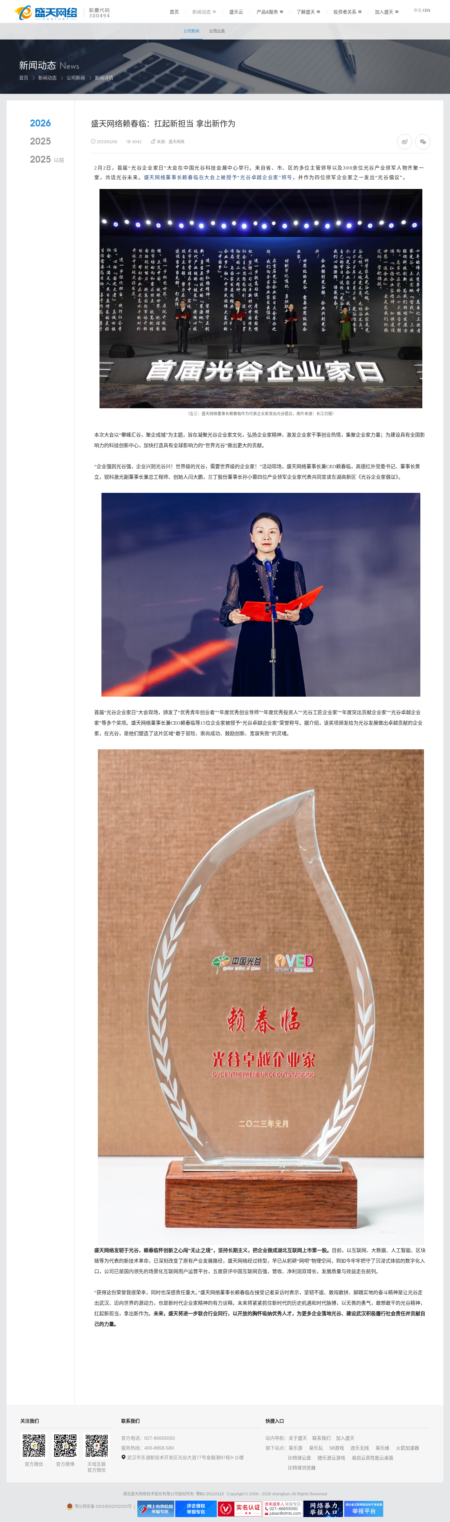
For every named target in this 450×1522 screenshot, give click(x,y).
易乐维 (382, 1448)
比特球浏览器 (302, 1467)
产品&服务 (267, 11)
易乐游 (295, 1448)
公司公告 (217, 31)
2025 (40, 142)
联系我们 (321, 1438)
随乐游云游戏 (331, 1457)
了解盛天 (305, 11)
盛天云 (236, 11)
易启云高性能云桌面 (372, 1457)
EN (427, 10)
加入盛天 (384, 11)
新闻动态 (201, 11)
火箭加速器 (407, 1448)
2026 (40, 124)
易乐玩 (316, 1448)
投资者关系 (344, 11)
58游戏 (336, 1448)
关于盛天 (298, 1438)
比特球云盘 (299, 1457)
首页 (174, 11)
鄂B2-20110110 (210, 1494)
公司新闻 (191, 31)
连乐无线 (360, 1448)
